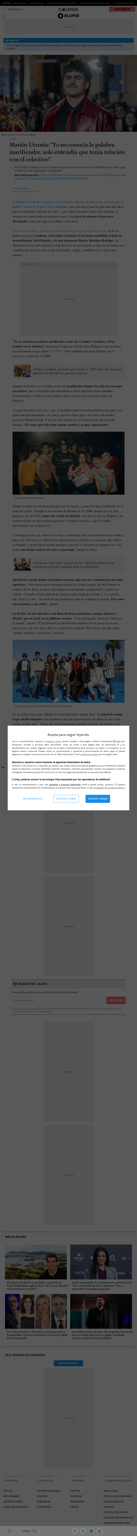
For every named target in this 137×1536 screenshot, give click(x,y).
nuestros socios (53, 741)
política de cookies (90, 754)
